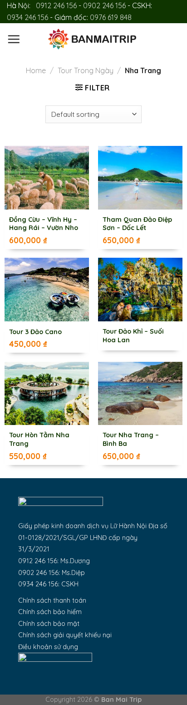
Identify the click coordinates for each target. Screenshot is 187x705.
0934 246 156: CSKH (48, 584)
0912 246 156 (56, 5)
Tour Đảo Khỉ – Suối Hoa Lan (133, 335)
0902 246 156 (104, 5)
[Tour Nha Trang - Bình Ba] (140, 393)
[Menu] (13, 39)
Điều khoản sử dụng (48, 647)
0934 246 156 (27, 17)
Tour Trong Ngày (85, 70)
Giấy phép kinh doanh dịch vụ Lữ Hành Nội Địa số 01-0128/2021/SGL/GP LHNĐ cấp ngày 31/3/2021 (92, 537)
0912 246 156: (39, 561)
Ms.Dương (75, 561)
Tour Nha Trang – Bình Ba (131, 439)
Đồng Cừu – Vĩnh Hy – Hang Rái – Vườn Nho (43, 223)
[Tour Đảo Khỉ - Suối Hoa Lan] (140, 289)
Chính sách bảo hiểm (50, 612)
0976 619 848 (111, 17)
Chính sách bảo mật (48, 624)
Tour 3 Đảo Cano (35, 332)
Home (36, 70)
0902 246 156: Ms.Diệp (51, 573)
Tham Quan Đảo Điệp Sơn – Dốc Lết (137, 223)
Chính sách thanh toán (52, 600)
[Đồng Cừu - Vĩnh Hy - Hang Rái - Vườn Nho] (47, 178)
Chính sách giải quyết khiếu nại (65, 635)
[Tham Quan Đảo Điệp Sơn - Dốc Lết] (140, 178)
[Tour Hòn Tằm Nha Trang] (47, 393)
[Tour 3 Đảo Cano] (47, 289)
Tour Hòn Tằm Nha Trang (39, 439)
